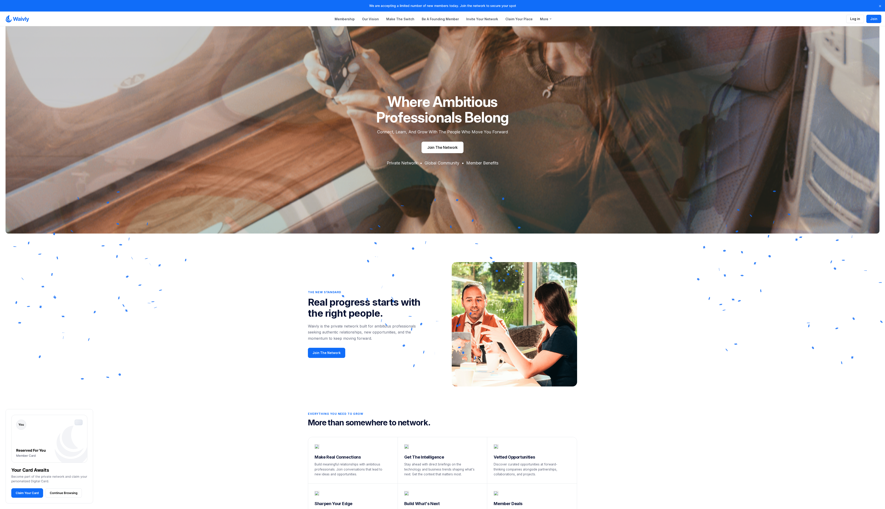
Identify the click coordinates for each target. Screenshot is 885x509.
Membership (345, 19)
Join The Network (327, 353)
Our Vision (370, 19)
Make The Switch (400, 19)
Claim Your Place (519, 19)
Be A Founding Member (440, 19)
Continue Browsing (63, 493)
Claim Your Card (27, 493)
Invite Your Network (482, 19)
